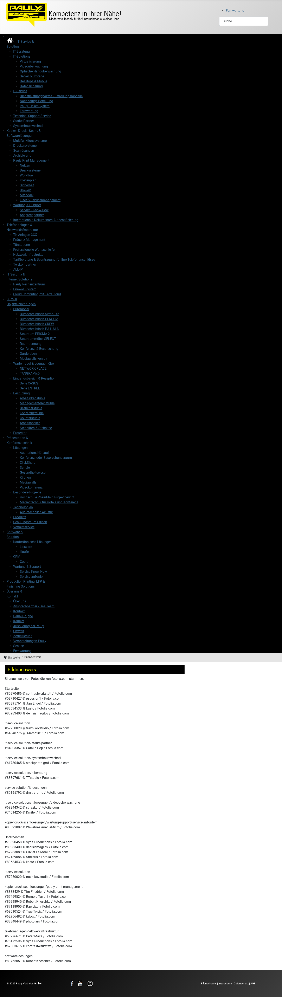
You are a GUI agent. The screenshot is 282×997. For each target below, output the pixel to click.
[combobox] (243, 21)
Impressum (225, 983)
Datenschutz (241, 983)
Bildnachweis (209, 983)
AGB (253, 983)
